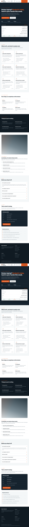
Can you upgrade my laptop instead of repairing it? (9, 459)
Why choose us (3, 519)
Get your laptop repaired (5, 17)
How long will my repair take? (6, 446)
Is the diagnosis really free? (6, 188)
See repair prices (13, 17)
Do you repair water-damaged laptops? (7, 193)
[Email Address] (9, 217)
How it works (12, 1)
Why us (14, 1)
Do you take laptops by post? (6, 198)
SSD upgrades (16, 250)
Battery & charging (17, 249)
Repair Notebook (4, 1)
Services (9, 1)
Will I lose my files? (4, 454)
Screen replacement (17, 247)
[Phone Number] (9, 479)
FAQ (16, 1)
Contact (19, 1)
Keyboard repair (17, 248)
